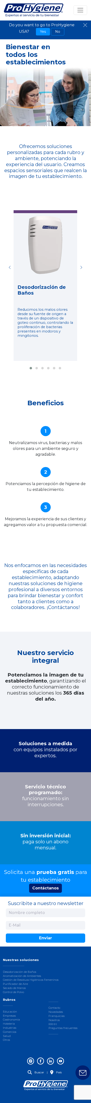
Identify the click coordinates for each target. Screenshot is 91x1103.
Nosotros (54, 1020)
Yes (43, 31)
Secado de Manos (14, 988)
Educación (10, 1011)
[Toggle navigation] (80, 10)
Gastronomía (11, 1019)
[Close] (85, 25)
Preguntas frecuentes (63, 1028)
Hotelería (9, 1023)
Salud (7, 1036)
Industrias (9, 1027)
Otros (6, 1040)
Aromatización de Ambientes (22, 976)
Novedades (56, 1012)
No (57, 31)
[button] (31, 368)
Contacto (54, 1007)
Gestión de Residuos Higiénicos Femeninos (30, 979)
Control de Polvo (13, 992)
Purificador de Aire (15, 984)
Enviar (45, 938)
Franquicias (57, 1016)
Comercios (9, 1032)
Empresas (9, 1015)
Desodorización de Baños (19, 972)
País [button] (58, 1072)
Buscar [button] (39, 1072)
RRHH (53, 1024)
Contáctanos (45, 888)
